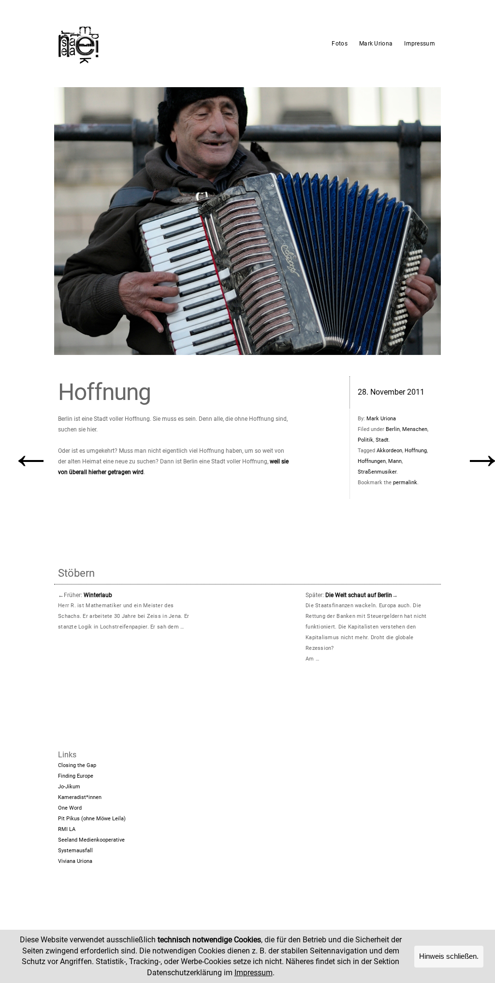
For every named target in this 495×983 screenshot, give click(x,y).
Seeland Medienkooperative (91, 840)
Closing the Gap (77, 765)
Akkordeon (389, 450)
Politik (365, 440)
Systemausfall (75, 850)
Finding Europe (75, 776)
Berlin (393, 429)
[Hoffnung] (247, 221)
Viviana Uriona (75, 861)
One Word (70, 808)
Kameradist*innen (80, 797)
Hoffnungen (372, 461)
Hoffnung (416, 450)
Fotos (340, 43)
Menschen (414, 429)
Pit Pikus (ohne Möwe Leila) (92, 818)
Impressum (419, 43)
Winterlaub (98, 595)
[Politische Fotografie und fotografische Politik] (124, 43)
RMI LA (66, 829)
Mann (395, 461)
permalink (405, 482)
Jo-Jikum (69, 786)
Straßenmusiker (377, 472)
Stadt (382, 440)
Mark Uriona (376, 43)
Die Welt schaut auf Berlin (358, 595)
